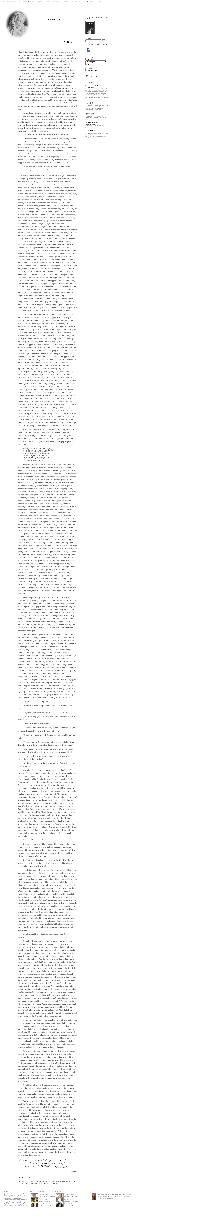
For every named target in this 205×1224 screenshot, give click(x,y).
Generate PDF (93, 76)
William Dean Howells (92, 132)
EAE (31, 1)
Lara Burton (17, 1205)
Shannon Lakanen (69, 1194)
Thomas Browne (90, 114)
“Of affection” (89, 113)
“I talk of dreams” (91, 130)
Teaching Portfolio (61, 1)
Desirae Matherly (69, 1204)
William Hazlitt (90, 104)
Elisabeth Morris (90, 124)
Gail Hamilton (53, 19)
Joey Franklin (7, 1205)
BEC (48, 1)
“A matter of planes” (91, 122)
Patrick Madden (68, 1199)
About (91, 1)
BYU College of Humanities (14, 1202)
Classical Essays (8, 1)
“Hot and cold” (90, 102)
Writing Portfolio (79, 1)
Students (40, 1)
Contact (100, 1)
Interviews (23, 1)
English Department (9, 1204)
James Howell (90, 87)
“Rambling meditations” (93, 86)
